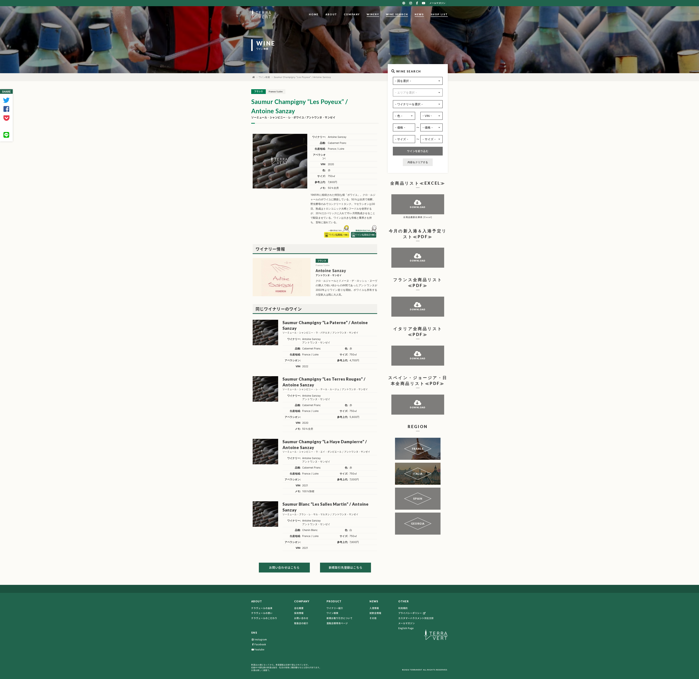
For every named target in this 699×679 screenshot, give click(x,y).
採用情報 (299, 613)
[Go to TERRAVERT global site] (403, 3)
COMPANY (352, 14)
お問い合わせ (301, 618)
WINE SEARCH (397, 14)
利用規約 (403, 608)
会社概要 (299, 608)
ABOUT (331, 14)
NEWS (419, 14)
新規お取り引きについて (340, 618)
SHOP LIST (439, 14)
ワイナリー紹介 (335, 608)
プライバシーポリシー (410, 613)
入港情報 (374, 608)
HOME (314, 14)
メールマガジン (406, 623)
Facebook (260, 644)
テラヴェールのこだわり (264, 618)
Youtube (259, 649)
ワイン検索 (264, 77)
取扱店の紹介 (301, 623)
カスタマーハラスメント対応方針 (416, 618)
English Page (406, 628)
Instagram (260, 639)
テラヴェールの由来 (262, 608)
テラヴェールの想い (262, 613)
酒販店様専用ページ (337, 623)
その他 (373, 618)
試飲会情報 (375, 613)
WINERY (373, 14)
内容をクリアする (418, 162)
